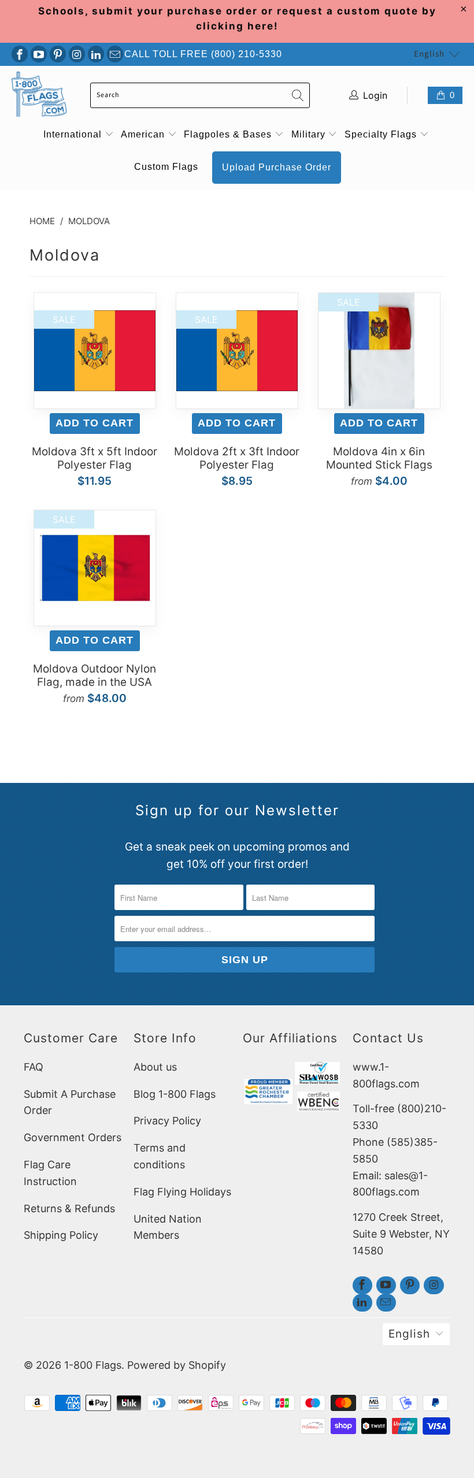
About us (155, 1067)
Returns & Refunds (69, 1208)
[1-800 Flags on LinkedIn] (96, 54)
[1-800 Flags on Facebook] (20, 54)
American (144, 134)
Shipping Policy (61, 1235)
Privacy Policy (167, 1121)
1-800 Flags (92, 1365)
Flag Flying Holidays (182, 1192)
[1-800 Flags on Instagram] (77, 54)
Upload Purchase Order (276, 167)
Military (309, 134)
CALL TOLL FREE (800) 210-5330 (203, 54)
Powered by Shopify (176, 1365)
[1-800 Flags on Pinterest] (58, 54)
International (74, 134)
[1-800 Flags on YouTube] (39, 54)
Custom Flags (166, 167)
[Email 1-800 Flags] (115, 54)
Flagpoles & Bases (229, 134)
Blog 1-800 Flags (175, 1094)
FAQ (33, 1067)
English (429, 54)
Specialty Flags (382, 134)
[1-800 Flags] (39, 96)
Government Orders (72, 1137)
